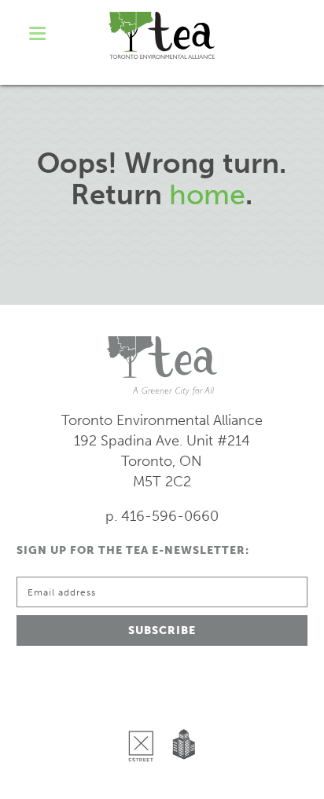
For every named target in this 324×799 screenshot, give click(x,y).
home (207, 194)
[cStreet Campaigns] (144, 705)
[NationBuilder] (180, 705)
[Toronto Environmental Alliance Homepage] (162, 35)
